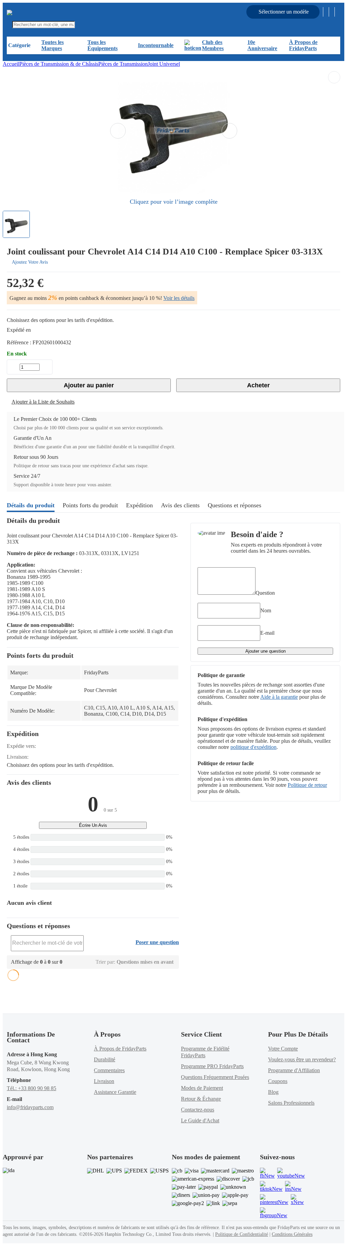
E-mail (267, 633)
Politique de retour (307, 785)
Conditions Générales (292, 1234)
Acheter (258, 385)
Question (265, 593)
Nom (265, 610)
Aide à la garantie (279, 697)
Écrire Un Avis (93, 825)
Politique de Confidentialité (241, 1234)
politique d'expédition (253, 747)
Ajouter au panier (89, 385)
